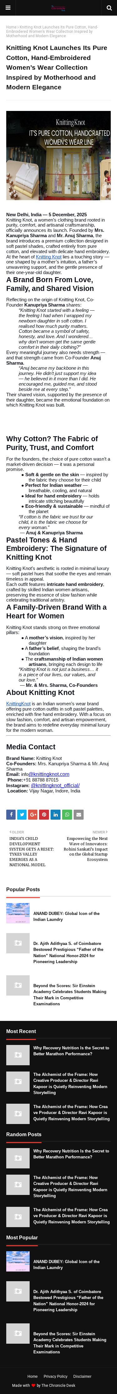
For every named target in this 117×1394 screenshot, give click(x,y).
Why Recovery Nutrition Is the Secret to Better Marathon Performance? (71, 1051)
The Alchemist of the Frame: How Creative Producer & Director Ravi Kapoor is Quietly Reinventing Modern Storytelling (70, 1083)
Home (11, 27)
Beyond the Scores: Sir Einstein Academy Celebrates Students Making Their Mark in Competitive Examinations (69, 995)
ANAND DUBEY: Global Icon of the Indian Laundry (66, 916)
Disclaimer (82, 1376)
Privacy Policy (55, 1376)
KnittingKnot (18, 703)
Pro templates (93, 1385)
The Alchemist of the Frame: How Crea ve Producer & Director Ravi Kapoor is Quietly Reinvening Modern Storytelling (71, 1112)
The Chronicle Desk (58, 1385)
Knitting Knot (48, 256)
